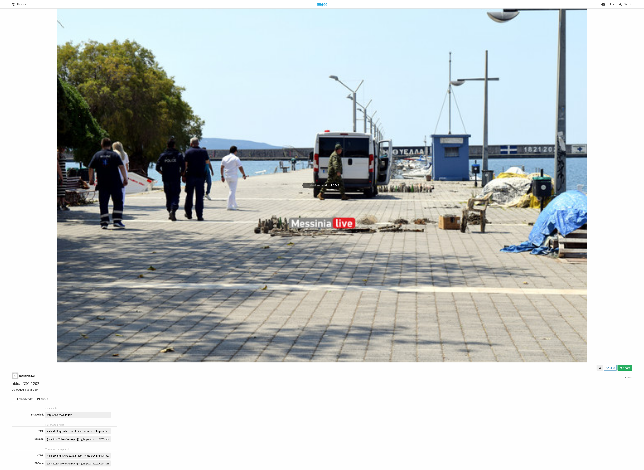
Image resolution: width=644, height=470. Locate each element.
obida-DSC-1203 (25, 383)
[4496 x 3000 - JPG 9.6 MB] (600, 368)
